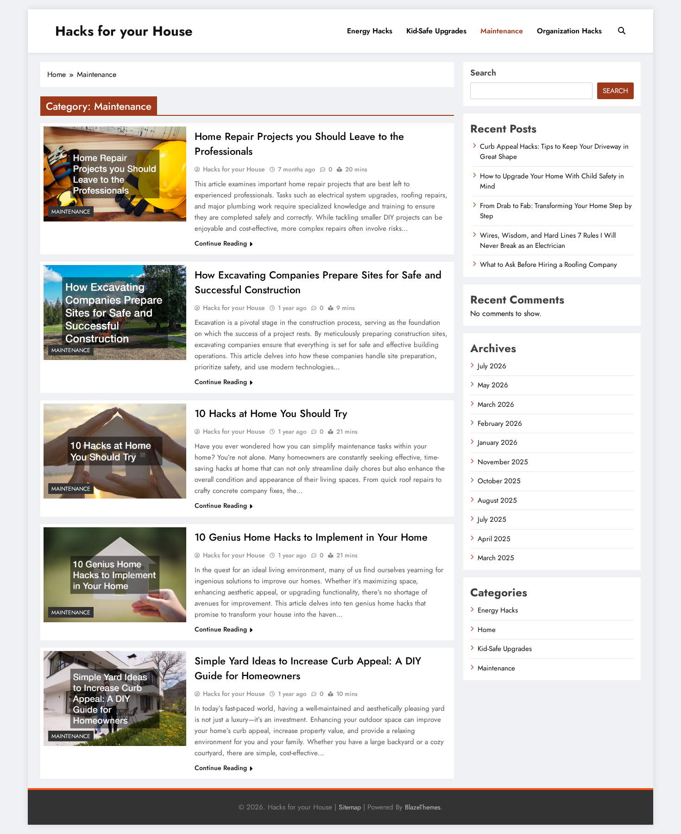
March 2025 (496, 558)
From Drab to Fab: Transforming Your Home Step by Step (556, 211)
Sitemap (350, 807)
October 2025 (499, 481)
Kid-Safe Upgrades (436, 30)
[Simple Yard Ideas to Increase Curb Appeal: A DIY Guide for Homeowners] (115, 698)
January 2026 (497, 442)
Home (487, 630)
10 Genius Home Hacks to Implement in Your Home (311, 537)
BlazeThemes (423, 807)
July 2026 (492, 366)
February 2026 (500, 423)
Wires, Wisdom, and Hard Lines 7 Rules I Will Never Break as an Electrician (548, 240)
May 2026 (493, 385)
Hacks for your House (124, 31)
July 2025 (492, 519)
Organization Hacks (569, 30)
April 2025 (494, 539)
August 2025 (497, 500)
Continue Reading (221, 243)
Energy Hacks (369, 30)
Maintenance (501, 30)
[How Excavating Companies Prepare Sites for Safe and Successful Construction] (115, 312)
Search (483, 73)
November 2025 (503, 462)
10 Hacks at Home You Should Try (271, 413)
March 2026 (496, 404)
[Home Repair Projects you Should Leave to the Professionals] (115, 173)
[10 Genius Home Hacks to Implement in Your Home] (115, 574)
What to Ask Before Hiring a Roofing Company (548, 264)
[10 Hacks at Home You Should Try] (115, 451)
